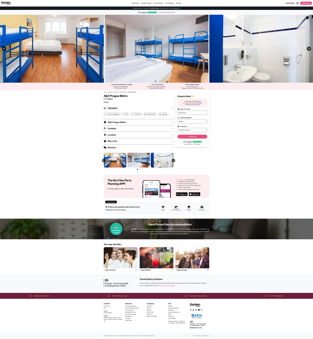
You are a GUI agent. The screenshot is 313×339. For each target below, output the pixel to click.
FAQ (105, 308)
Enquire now (182, 179)
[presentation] (4, 49)
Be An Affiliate (172, 318)
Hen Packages (169, 3)
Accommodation (158, 3)
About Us (149, 306)
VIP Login (178, 3)
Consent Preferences (173, 312)
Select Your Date (184, 109)
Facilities (112, 128)
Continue (192, 136)
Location (112, 135)
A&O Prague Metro (117, 122)
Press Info (171, 316)
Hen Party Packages (130, 314)
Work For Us (150, 312)
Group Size (183, 126)
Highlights (113, 108)
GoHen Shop (128, 320)
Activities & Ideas (146, 3)
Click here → (176, 8)
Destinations (135, 3)
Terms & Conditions (173, 308)
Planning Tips (128, 316)
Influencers (150, 314)
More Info (112, 141)
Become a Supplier (152, 316)
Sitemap (170, 306)
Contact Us (107, 306)
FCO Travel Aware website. (166, 285)
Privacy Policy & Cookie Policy (201, 335)
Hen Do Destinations (130, 306)
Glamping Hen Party (130, 312)
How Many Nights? (185, 117)
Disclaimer (171, 310)
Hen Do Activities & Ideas (132, 308)
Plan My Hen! (306, 3)
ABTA (169, 314)
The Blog (127, 318)
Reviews (112, 147)
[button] (297, 3)
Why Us (149, 308)
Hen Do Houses (129, 310)
